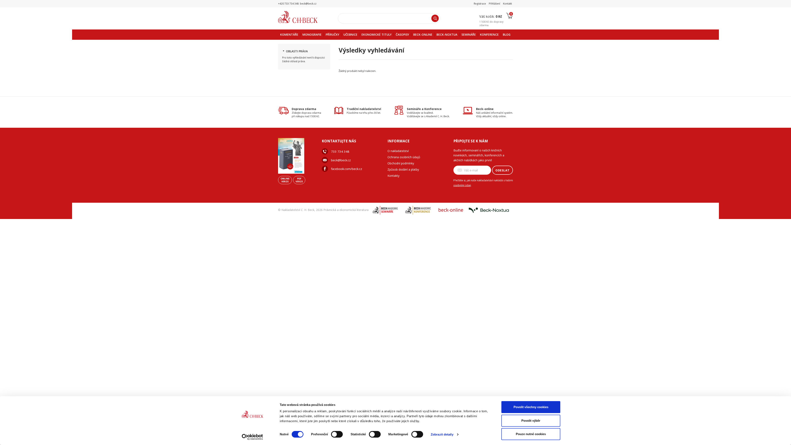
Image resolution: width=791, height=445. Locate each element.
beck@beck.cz (341, 160)
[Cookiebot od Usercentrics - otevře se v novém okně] (252, 437)
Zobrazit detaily (442, 434)
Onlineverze (285, 180)
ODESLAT (502, 170)
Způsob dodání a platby (403, 169)
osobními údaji (462, 185)
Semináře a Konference (424, 109)
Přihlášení (494, 3)
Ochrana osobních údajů (403, 157)
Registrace (480, 3)
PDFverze (299, 180)
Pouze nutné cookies (531, 434)
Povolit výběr (530, 420)
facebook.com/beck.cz (346, 169)
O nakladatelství (398, 151)
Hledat (435, 18)
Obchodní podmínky (400, 163)
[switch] (337, 434)
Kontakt (507, 3)
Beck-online (485, 109)
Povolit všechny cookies (531, 407)
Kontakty (393, 176)
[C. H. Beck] (303, 17)
